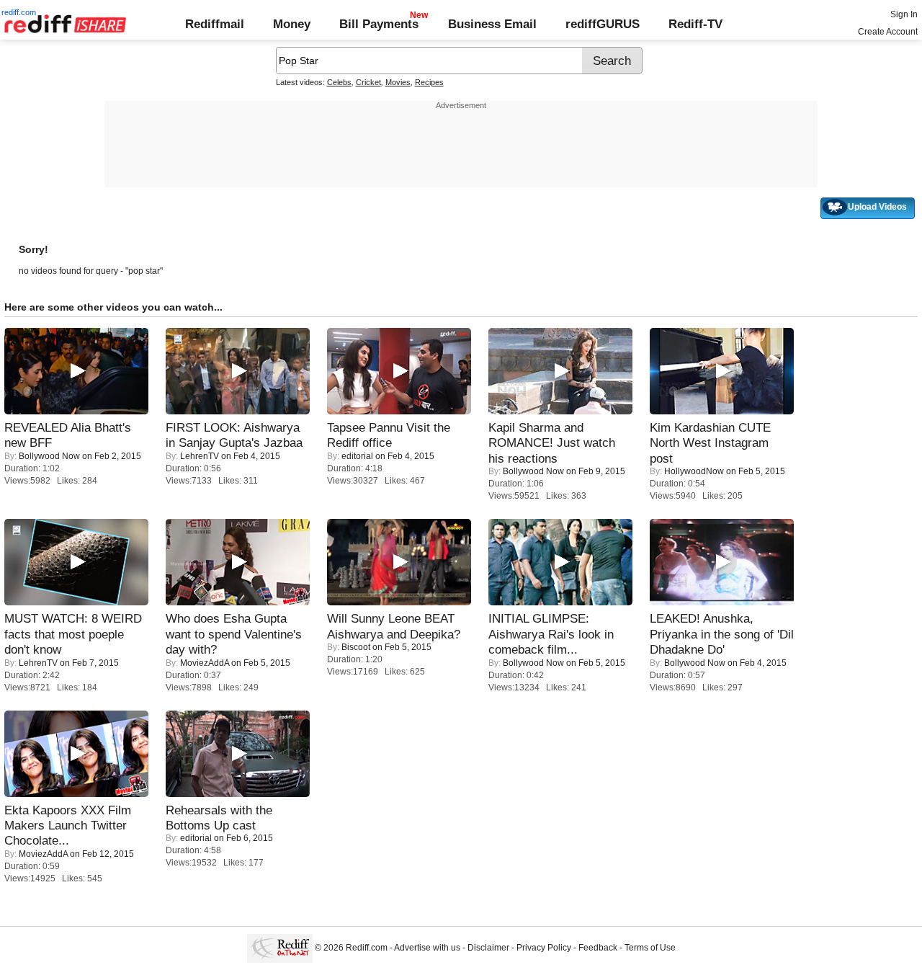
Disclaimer (488, 948)
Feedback (597, 948)
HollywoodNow (694, 471)
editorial (357, 456)
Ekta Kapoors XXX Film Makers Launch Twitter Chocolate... (67, 825)
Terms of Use (650, 948)
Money (291, 23)
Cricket (368, 82)
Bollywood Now (49, 456)
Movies (398, 82)
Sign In (904, 14)
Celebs (339, 82)
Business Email (492, 23)
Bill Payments (379, 23)
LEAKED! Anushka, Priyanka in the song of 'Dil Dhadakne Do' (722, 634)
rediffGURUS (602, 23)
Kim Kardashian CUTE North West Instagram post (710, 443)
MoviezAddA (204, 663)
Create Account (888, 32)
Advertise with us (427, 948)
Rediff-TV (695, 23)
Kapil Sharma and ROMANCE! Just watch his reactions (551, 443)
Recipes (429, 82)
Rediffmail (214, 23)
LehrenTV (199, 456)
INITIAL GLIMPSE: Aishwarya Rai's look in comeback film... (551, 634)
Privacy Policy (543, 948)
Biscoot (355, 647)
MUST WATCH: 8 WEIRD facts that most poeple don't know (73, 634)
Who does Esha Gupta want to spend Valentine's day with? (234, 634)
